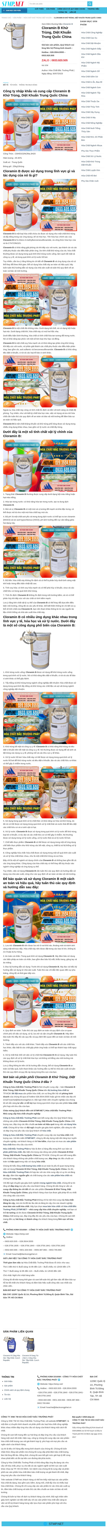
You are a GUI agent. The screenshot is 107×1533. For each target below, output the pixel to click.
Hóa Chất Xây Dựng (90, 112)
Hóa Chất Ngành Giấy (91, 49)
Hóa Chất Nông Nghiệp (91, 123)
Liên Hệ (73, 12)
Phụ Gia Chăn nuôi (89, 181)
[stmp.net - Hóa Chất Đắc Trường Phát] (13, 3)
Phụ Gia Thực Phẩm (90, 151)
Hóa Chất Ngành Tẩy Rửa (90, 94)
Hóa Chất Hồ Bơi (89, 176)
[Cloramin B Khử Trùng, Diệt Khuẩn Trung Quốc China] (40, 125)
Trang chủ (6, 18)
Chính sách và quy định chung (71, 9)
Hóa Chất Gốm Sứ (89, 77)
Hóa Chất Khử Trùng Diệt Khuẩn (38, 18)
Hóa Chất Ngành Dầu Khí (91, 55)
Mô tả (5, 85)
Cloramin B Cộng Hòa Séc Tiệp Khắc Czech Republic (11, 1357)
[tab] (5, 85)
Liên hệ (7, 1399)
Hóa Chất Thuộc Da (90, 101)
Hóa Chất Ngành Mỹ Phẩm (90, 64)
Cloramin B (68, 24)
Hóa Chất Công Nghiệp (91, 32)
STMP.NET (22, 1209)
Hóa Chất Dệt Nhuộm (91, 43)
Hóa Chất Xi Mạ (88, 117)
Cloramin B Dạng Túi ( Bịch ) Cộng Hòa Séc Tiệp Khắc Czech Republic (30, 1359)
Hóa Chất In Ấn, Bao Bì (91, 82)
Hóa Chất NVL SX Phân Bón (92, 138)
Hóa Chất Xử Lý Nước (91, 156)
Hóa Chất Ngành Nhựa (91, 145)
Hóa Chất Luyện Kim (90, 170)
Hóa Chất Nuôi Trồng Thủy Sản (90, 130)
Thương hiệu (93, 9)
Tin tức (7, 1394)
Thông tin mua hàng (28, 85)
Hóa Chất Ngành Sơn (91, 87)
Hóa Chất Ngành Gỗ (90, 71)
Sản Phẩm (50, 9)
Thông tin (62, 12)
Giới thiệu (39, 9)
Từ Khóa (13, 85)
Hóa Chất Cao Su (89, 38)
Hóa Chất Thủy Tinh (90, 107)
